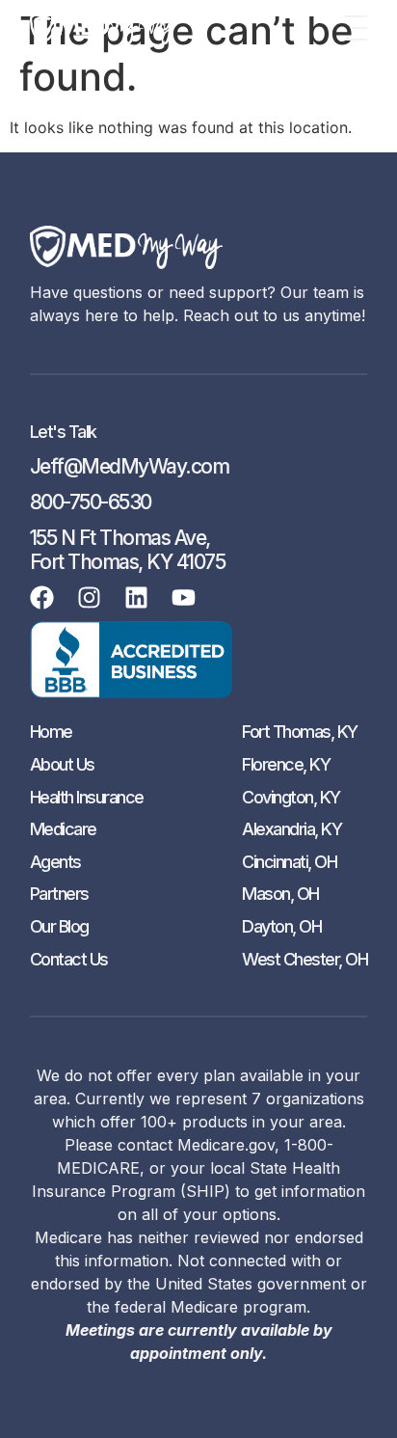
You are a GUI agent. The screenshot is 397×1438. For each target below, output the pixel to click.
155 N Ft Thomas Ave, (120, 538)
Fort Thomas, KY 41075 (127, 562)
